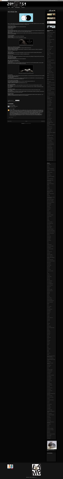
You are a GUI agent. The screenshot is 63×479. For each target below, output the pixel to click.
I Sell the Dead (49, 265)
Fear (48, 241)
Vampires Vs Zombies (50, 428)
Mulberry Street (49, 297)
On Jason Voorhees (50, 109)
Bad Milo (48, 188)
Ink (47, 272)
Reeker (48, 324)
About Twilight (49, 49)
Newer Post (9, 121)
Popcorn (48, 314)
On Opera (48, 111)
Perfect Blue (49, 310)
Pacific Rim (48, 307)
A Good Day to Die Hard (50, 168)
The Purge (48, 405)
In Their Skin (49, 269)
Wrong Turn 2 (49, 436)
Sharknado (48, 340)
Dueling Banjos (49, 65)
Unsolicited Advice (49, 148)
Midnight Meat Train (50, 290)
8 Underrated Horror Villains (51, 32)
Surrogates (48, 366)
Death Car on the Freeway (50, 230)
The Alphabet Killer (49, 370)
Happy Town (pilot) (49, 254)
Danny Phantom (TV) (50, 223)
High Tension (49, 262)
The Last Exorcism (49, 395)
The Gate (48, 386)
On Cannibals (49, 105)
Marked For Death (49, 289)
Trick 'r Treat (49, 420)
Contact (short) (49, 216)
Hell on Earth (49, 81)
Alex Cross (48, 173)
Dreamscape (49, 237)
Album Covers (49, 52)
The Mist (48, 398)
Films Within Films (49, 71)
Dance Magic (49, 64)
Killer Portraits (49, 90)
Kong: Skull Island (49, 280)
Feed (48, 243)
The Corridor (49, 379)
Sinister (48, 344)
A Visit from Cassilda (50, 33)
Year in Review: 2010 (50, 151)
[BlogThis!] (16, 100)
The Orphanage (49, 404)
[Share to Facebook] (18, 100)
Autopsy (48, 187)
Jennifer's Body (49, 276)
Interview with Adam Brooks (51, 87)
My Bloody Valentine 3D (50, 300)
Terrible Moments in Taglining (51, 132)
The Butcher (49, 373)
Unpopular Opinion (49, 147)
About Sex (48, 45)
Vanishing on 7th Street (50, 429)
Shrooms (48, 343)
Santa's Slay (49, 337)
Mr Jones (48, 296)
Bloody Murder (49, 203)
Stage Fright (49, 361)
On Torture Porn (49, 112)
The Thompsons (49, 413)
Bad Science (49, 55)
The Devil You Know (50, 137)
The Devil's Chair (49, 380)
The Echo (48, 382)
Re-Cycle (48, 320)
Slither (48, 351)
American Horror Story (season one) (50, 180)
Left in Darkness (49, 282)
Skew (48, 347)
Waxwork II (48, 432)
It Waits (48, 273)
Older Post (42, 121)
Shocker (48, 341)
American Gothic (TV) (50, 178)
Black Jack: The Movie (50, 200)
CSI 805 (48, 220)
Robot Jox (48, 334)
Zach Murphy (11, 105)
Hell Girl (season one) (50, 259)
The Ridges (48, 408)
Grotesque (48, 253)
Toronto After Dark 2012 (50, 144)
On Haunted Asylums (50, 108)
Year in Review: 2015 (50, 158)
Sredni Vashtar (49, 129)
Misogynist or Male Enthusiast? (49, 98)
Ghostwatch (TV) (49, 251)
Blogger (36, 477)
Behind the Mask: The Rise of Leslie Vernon (51, 197)
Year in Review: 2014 (50, 157)
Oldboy (48, 303)
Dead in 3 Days (49, 227)
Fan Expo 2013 (49, 68)
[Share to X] (17, 100)
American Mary (49, 182)
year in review (18, 101)
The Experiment (49, 383)
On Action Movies (49, 102)
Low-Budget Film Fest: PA (50, 93)
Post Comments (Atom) (28, 123)
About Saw (48, 43)
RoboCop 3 (48, 331)
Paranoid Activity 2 (49, 309)
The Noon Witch (49, 140)
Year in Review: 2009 (50, 150)
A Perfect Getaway (49, 172)
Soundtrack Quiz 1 (49, 126)
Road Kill (48, 330)
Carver (48, 210)
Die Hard (48, 234)
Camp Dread (49, 207)
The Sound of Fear (49, 141)
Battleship (48, 195)
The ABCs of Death (49, 369)
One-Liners (48, 116)
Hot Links (23, 7)
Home (9, 7)
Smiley (48, 354)
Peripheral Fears (49, 118)
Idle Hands (48, 266)
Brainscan (48, 206)
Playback (48, 313)
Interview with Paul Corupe (50, 89)
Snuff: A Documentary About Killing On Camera (51, 356)
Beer (48, 58)
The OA (48, 402)
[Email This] (15, 100)
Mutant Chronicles (49, 299)
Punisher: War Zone (50, 317)
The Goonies (49, 389)
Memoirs (48, 96)
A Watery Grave (49, 35)
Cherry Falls (49, 213)
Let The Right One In (50, 283)
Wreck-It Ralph (49, 435)
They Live (48, 416)
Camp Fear (48, 209)
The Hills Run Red (49, 390)
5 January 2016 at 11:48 (13, 107)
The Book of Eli (49, 372)
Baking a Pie (49, 57)
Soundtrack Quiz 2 (49, 128)
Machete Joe (49, 286)
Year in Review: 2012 (50, 154)
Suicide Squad (49, 365)
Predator (48, 316)
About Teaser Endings (50, 46)
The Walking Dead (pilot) (50, 414)
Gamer (48, 250)
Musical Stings (49, 101)
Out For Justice (49, 306)
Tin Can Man (49, 417)
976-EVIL (48, 167)
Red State (48, 323)
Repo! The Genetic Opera (50, 327)
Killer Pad (48, 279)
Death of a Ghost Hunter (50, 233)
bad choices (11, 101)
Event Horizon (49, 240)
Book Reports (49, 61)
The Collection (49, 376)
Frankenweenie (49, 244)
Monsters (48, 293)
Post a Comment (11, 117)
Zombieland (48, 438)
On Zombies (49, 115)
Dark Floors (48, 224)
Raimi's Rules (49, 119)
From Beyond (49, 247)
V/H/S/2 (48, 425)
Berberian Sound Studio (50, 199)
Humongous (49, 263)
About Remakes (49, 42)
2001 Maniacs (49, 164)
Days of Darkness (49, 226)
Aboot (12, 7)
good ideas (14, 101)
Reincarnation (49, 326)
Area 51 (48, 185)
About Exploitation (49, 36)
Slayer (48, 350)
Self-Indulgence (17, 7)
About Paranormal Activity (50, 39)
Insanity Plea (49, 86)
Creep (48, 217)
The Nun (48, 401)
